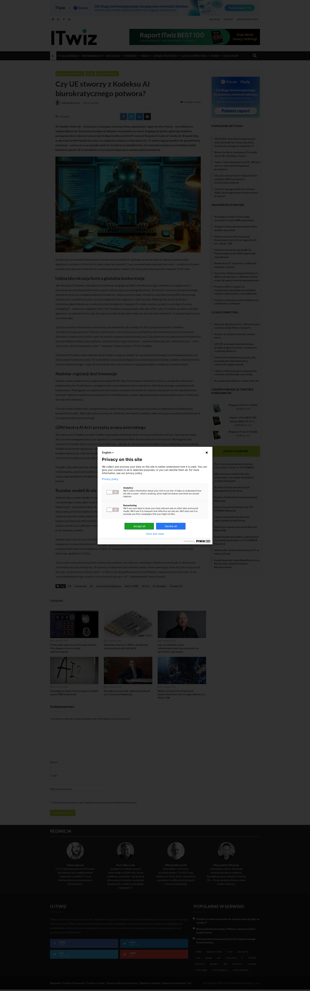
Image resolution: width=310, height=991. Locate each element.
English (106, 452)
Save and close (155, 533)
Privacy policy (110, 479)
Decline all (171, 526)
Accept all (139, 526)
